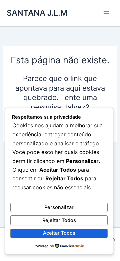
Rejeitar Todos (59, 220)
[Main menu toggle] (106, 13)
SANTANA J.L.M (37, 13)
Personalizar (59, 207)
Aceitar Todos (59, 233)
